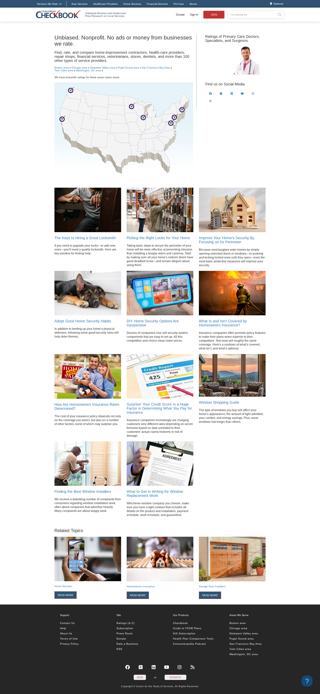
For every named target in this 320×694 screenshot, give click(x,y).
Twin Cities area (63, 70)
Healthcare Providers (105, 3)
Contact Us (67, 623)
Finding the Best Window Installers (82, 491)
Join (214, 14)
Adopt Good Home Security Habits (82, 321)
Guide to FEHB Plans (187, 628)
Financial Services (157, 3)
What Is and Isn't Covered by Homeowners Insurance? (223, 323)
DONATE (175, 677)
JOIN (139, 677)
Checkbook (180, 623)
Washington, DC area (88, 70)
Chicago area (79, 67)
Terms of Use (69, 638)
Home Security (63, 586)
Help (63, 628)
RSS (119, 648)
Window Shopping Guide (219, 402)
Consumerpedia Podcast (189, 643)
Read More (65, 595)
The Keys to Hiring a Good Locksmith (85, 238)
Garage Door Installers (212, 586)
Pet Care (179, 3)
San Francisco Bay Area (156, 67)
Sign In (194, 14)
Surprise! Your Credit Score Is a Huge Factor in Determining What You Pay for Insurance (159, 408)
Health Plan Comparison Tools (193, 638)
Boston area (61, 67)
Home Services (132, 3)
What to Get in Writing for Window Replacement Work (155, 493)
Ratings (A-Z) (125, 623)
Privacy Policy (69, 643)
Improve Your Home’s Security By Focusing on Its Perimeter (226, 240)
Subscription (124, 628)
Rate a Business (127, 643)
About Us (66, 633)
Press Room (124, 633)
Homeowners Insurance (141, 586)
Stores (193, 3)
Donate (180, 14)
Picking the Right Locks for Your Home (158, 238)
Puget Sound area (128, 67)
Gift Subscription (184, 633)
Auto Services (79, 3)
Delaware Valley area (102, 67)
